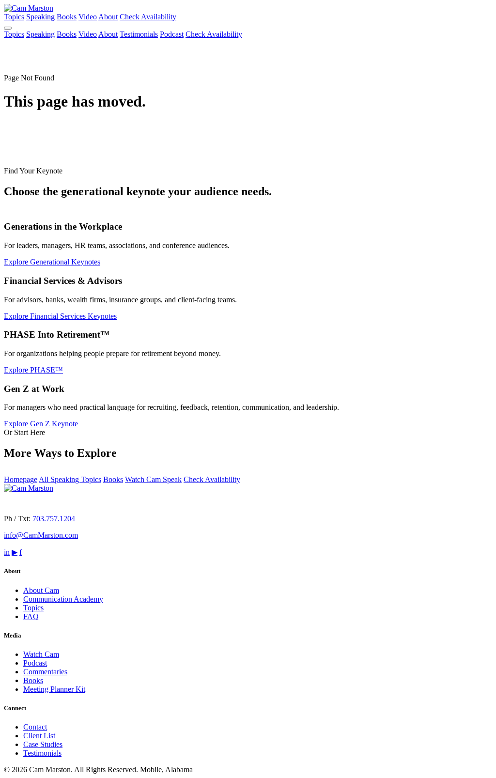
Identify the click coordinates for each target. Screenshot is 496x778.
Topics (14, 17)
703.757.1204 (53, 518)
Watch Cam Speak (153, 479)
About (108, 17)
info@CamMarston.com (41, 535)
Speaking (40, 17)
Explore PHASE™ (33, 370)
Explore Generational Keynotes (52, 262)
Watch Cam (41, 654)
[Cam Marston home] (28, 8)
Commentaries (45, 672)
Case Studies (42, 744)
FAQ (31, 616)
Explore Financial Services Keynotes (60, 316)
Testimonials (139, 34)
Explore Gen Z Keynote (41, 424)
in (7, 552)
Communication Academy (63, 599)
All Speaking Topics (70, 479)
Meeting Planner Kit (54, 689)
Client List (39, 735)
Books (67, 17)
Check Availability (148, 17)
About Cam (41, 590)
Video (87, 17)
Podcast (172, 34)
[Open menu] (8, 28)
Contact (35, 727)
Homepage (20, 479)
